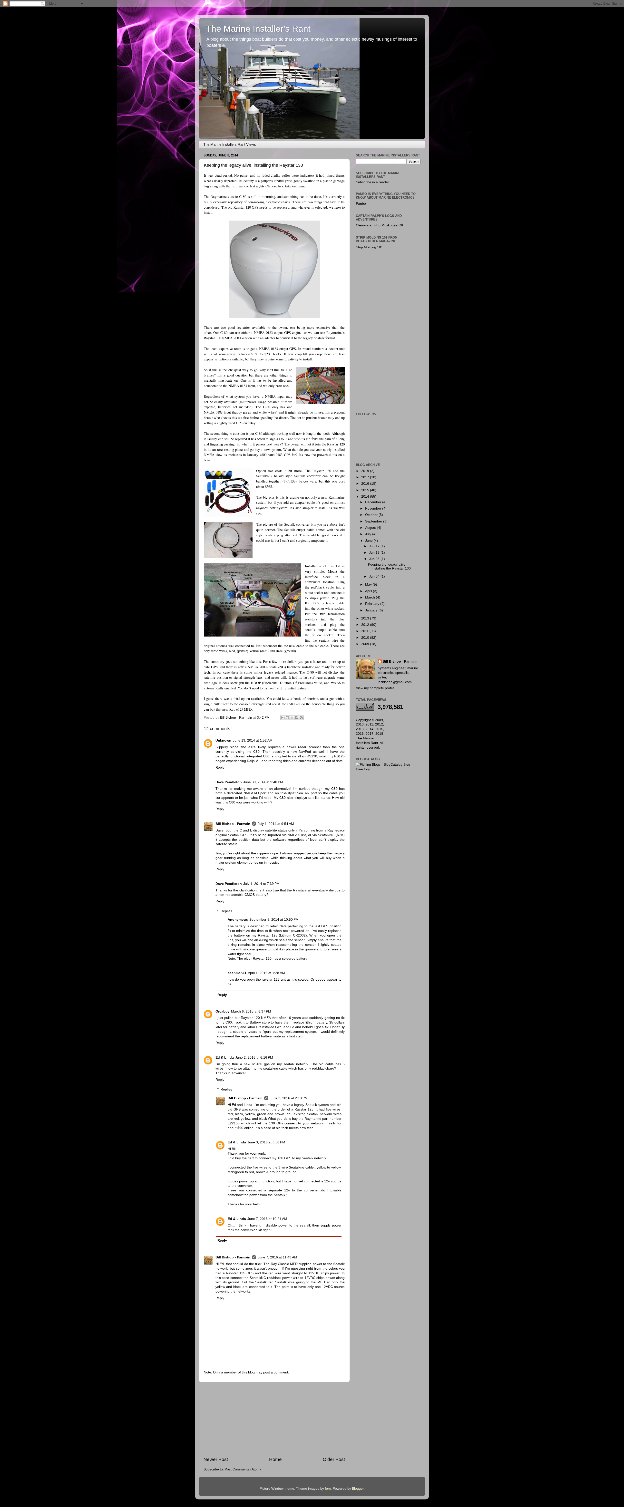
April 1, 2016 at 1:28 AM (266, 973)
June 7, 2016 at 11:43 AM (277, 1257)
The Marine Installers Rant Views (229, 144)
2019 (365, 471)
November (373, 508)
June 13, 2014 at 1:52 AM (253, 740)
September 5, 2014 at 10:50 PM (274, 919)
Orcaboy (222, 1011)
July (368, 534)
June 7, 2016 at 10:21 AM (267, 1219)
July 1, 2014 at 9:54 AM (276, 824)
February (372, 604)
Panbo (361, 203)
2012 (365, 625)
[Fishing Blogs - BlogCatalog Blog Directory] (388, 769)
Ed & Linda (224, 1057)
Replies (226, 911)
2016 (365, 483)
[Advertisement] (274, 1419)
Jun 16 (374, 552)
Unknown (223, 740)
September (374, 521)
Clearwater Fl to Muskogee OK (379, 225)
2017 (365, 477)
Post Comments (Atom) (243, 1469)
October (372, 515)
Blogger (358, 1488)
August (371, 528)
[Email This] (282, 717)
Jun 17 (374, 546)
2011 (365, 631)
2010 (365, 637)
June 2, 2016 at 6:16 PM (254, 1057)
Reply (219, 767)
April (369, 591)
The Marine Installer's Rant (258, 29)
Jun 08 (374, 559)
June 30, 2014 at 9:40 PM (263, 782)
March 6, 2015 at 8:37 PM (251, 1011)
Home (275, 1459)
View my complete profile (375, 688)
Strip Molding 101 (369, 247)
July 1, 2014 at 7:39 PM (261, 884)
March (370, 597)
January (372, 610)
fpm (328, 1488)
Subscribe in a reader (372, 182)
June (369, 540)
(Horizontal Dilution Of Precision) (287, 682)
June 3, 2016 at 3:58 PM (266, 1142)
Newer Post (216, 1459)
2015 (365, 490)
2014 (365, 496)
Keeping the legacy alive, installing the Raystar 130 (389, 566)
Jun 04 (374, 576)
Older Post (334, 1459)
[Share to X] (292, 717)
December (373, 502)
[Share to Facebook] (296, 717)
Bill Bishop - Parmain (232, 824)
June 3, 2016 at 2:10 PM (289, 1098)
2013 (365, 618)
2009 (365, 644)
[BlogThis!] (287, 717)
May (369, 584)
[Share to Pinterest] (301, 717)
